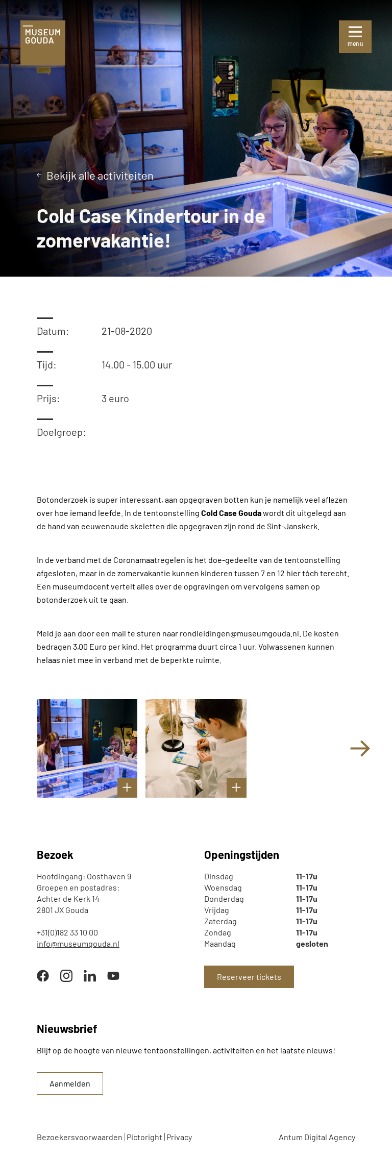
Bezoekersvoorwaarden (79, 1137)
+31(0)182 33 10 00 (67, 932)
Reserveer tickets (249, 976)
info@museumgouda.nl (78, 943)
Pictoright (144, 1137)
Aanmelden (70, 1083)
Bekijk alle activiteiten (100, 175)
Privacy (179, 1137)
